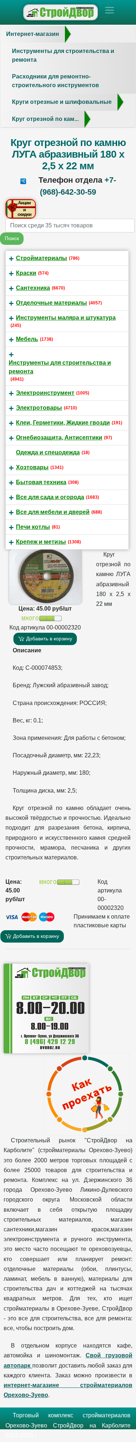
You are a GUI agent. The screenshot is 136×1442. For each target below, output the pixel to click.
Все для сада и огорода (50, 497)
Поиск (12, 238)
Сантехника (33, 288)
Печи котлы (33, 527)
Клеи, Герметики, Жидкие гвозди (63, 423)
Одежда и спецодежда (48, 452)
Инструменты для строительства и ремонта (60, 367)
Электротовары (39, 408)
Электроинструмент (45, 393)
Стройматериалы (41, 258)
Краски (26, 273)
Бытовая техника (41, 482)
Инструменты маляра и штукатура (66, 318)
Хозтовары (32, 467)
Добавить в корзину (48, 638)
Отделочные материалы (51, 303)
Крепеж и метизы (41, 542)
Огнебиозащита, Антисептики (59, 437)
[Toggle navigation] (104, 10)
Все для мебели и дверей (53, 512)
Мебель (27, 339)
